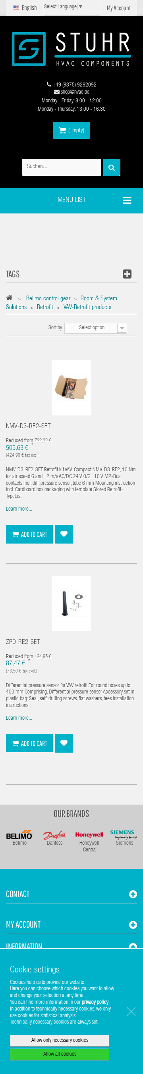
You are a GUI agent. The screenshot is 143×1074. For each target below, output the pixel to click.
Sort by (55, 328)
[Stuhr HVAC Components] (71, 49)
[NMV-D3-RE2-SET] (71, 388)
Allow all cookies (59, 1054)
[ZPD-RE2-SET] (71, 603)
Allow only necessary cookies (59, 1040)
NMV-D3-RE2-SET (28, 426)
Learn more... (19, 509)
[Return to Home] (11, 299)
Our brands (71, 813)
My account (23, 924)
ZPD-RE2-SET (23, 642)
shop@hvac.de (74, 92)
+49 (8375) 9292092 (74, 85)
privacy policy (95, 1002)
